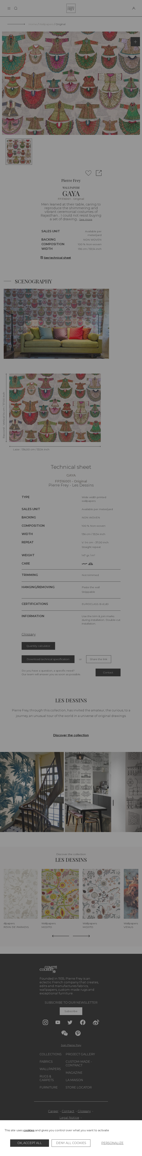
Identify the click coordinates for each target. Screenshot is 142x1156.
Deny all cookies (71, 1143)
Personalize (112, 1143)
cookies (28, 1130)
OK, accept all (29, 1143)
